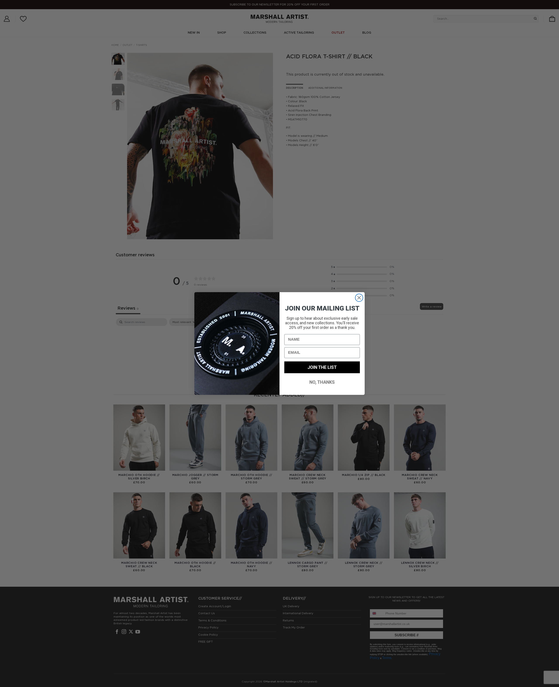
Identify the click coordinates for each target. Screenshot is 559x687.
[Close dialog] (359, 298)
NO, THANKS (322, 382)
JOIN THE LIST (322, 367)
